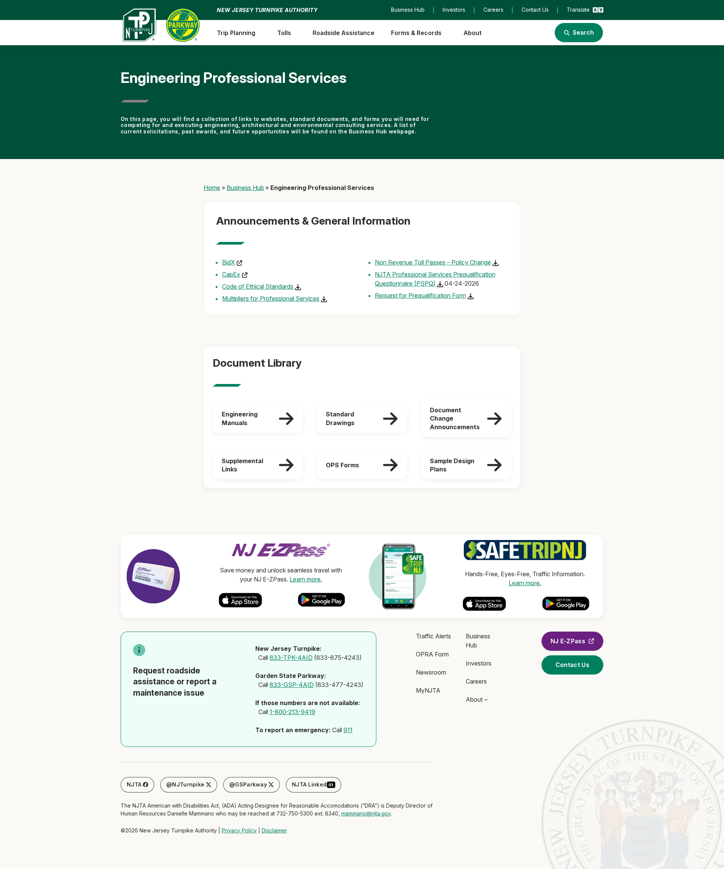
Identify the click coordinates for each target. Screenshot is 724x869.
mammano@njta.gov (366, 813)
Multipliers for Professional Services (270, 298)
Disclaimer (274, 830)
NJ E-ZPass (568, 641)
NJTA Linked (313, 784)
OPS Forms (342, 465)
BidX (228, 262)
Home (212, 187)
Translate (578, 9)
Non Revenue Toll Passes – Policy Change (433, 262)
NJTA (134, 784)
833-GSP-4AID (292, 684)
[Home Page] (161, 25)
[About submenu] (486, 699)
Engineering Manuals (240, 418)
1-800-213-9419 (292, 712)
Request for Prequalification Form (420, 295)
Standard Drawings (340, 418)
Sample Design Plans (452, 465)
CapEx (231, 274)
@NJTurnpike (185, 784)
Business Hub (245, 187)
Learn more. (306, 579)
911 (348, 730)
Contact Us (572, 665)
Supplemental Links (242, 465)
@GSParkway (248, 784)
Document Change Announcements (455, 418)
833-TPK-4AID (291, 657)
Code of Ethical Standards (257, 286)
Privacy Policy (239, 830)
